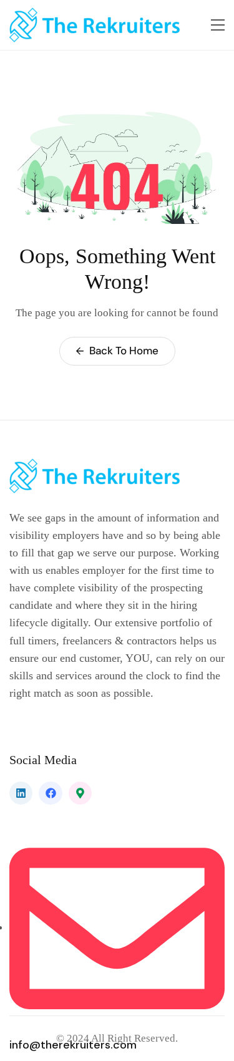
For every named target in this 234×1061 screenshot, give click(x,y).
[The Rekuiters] (103, 25)
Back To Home (122, 350)
